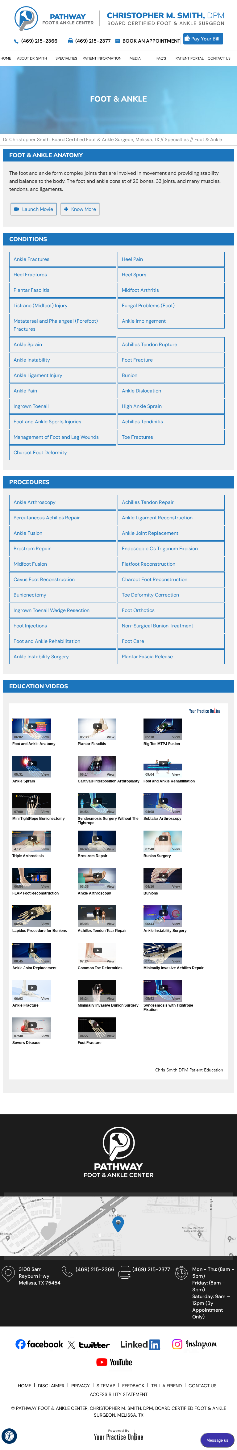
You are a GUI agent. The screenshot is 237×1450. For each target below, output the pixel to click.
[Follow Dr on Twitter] (91, 1345)
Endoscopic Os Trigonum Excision (160, 548)
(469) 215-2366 (39, 41)
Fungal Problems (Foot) (148, 305)
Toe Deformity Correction (150, 595)
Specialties (177, 139)
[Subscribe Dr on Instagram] (195, 1345)
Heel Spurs (134, 274)
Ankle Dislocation (141, 391)
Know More (83, 209)
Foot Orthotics (138, 610)
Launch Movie (37, 209)
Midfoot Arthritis (140, 290)
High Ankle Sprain (142, 406)
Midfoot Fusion (30, 564)
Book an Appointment (151, 41)
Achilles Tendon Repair (148, 502)
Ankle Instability (32, 360)
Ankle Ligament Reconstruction (157, 517)
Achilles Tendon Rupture (149, 344)
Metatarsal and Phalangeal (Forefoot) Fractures (56, 325)
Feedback (133, 1386)
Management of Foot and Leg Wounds (56, 437)
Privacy (80, 1386)
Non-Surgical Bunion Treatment (157, 625)
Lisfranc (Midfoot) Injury (41, 305)
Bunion (129, 375)
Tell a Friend (166, 1386)
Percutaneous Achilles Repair (47, 517)
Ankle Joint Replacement (150, 533)
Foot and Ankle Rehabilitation (47, 641)
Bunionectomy (30, 595)
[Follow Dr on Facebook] (39, 1345)
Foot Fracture (137, 360)
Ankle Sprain (28, 344)
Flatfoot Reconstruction (148, 564)
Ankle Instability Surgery (41, 656)
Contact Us (203, 1386)
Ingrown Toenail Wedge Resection (51, 610)
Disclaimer (51, 1386)
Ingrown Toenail (31, 406)
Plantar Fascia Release (147, 656)
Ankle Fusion (28, 533)
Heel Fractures (30, 274)
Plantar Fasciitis (31, 290)
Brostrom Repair (32, 548)
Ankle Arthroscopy (35, 502)
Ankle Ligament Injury (38, 375)
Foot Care (133, 641)
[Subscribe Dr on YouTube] (119, 1363)
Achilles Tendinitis (142, 421)
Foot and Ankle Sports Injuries (47, 421)
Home (24, 1386)
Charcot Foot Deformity (40, 452)
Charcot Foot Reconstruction (154, 579)
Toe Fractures (137, 437)
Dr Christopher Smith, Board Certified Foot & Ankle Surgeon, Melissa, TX (81, 139)
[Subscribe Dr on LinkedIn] (143, 1345)
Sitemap (106, 1386)
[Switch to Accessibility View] (9, 1436)
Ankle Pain (25, 391)
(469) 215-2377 (93, 41)
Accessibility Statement (119, 1394)
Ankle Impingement (144, 321)
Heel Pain (132, 259)
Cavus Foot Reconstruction (44, 579)
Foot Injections (30, 625)
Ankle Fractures (31, 259)
